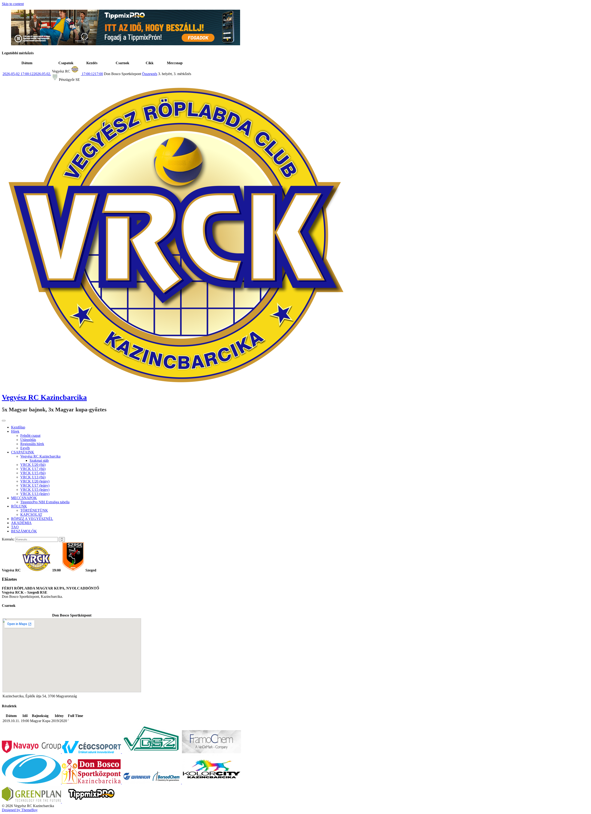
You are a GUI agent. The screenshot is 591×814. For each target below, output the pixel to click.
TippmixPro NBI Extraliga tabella (44, 502)
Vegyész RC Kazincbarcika (44, 397)
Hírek (15, 431)
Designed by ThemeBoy (20, 810)
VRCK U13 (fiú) (32, 477)
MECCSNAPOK (24, 498)
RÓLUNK (19, 506)
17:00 (92, 74)
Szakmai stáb (39, 460)
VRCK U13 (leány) (34, 494)
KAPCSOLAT (31, 514)
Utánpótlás (28, 440)
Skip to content (13, 4)
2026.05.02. (27, 74)
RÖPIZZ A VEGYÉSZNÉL (32, 519)
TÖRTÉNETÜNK (34, 510)
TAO (15, 527)
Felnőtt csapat (30, 435)
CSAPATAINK (22, 452)
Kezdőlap (18, 427)
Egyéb (25, 448)
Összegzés (149, 74)
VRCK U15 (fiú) (32, 473)
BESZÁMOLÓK (24, 531)
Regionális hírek (32, 444)
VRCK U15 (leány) (34, 490)
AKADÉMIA (21, 523)
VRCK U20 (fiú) (32, 465)
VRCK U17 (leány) (34, 485)
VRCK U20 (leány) (34, 481)
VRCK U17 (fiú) (32, 469)
